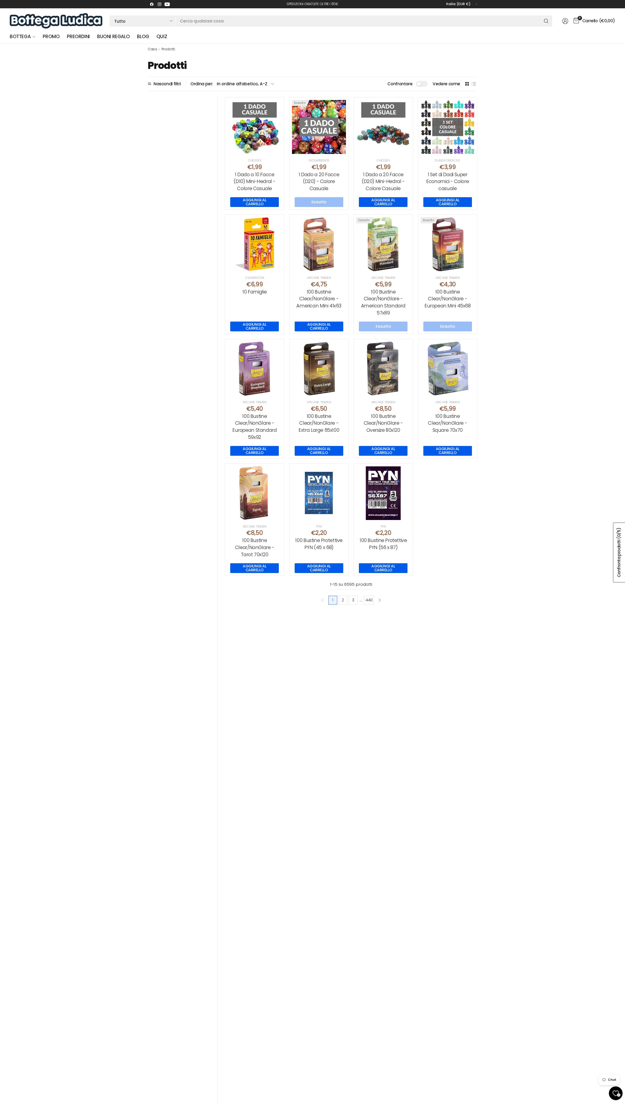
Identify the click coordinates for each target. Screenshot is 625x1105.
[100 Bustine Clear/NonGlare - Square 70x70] (448, 369)
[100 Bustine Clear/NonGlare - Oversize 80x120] (383, 369)
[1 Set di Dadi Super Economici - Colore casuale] (448, 127)
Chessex (254, 160)
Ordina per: (201, 84)
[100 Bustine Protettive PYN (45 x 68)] (319, 493)
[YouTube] (167, 4)
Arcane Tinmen (319, 277)
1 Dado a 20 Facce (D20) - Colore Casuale (319, 181)
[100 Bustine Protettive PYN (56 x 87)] (383, 493)
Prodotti (168, 49)
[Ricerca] (546, 21)
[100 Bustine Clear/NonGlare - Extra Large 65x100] (319, 369)
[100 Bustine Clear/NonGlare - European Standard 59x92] (255, 369)
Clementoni (254, 277)
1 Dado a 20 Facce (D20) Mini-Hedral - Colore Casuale (383, 181)
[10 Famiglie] (255, 244)
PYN (319, 526)
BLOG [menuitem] (143, 36)
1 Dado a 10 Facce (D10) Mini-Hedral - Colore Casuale (254, 181)
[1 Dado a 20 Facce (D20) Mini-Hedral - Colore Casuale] (383, 127)
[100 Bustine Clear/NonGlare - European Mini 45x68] (448, 244)
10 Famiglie (254, 292)
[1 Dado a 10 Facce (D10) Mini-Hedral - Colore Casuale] (255, 127)
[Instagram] (159, 4)
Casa (152, 49)
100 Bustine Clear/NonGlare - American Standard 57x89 (383, 302)
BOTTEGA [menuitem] (20, 36)
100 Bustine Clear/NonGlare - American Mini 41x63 (318, 299)
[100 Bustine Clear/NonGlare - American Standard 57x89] (383, 244)
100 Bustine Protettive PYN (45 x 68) (319, 544)
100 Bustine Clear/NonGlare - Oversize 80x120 (383, 423)
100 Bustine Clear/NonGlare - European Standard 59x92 (254, 427)
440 (368, 600)
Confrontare (399, 84)
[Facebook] (152, 4)
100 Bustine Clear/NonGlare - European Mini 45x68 (448, 299)
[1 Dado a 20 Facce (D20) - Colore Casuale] (319, 127)
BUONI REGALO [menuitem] (113, 36)
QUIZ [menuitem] (161, 36)
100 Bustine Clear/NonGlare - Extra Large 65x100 (319, 423)
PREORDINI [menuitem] (78, 36)
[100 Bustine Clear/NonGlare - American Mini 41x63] (319, 244)
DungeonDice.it (447, 160)
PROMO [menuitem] (51, 36)
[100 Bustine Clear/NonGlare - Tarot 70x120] (255, 493)
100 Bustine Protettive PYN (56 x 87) (383, 544)
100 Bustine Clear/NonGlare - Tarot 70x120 (254, 547)
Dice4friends (319, 160)
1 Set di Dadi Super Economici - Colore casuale (447, 181)
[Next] (379, 600)
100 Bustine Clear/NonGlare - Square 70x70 (447, 423)
